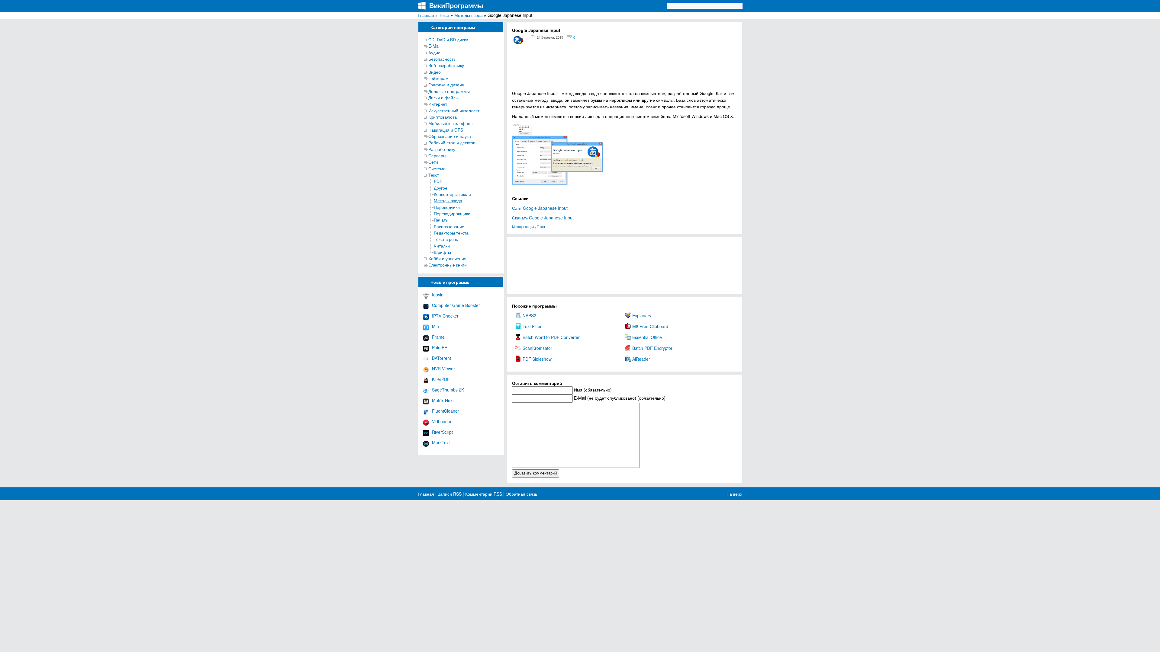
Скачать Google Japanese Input (543, 218)
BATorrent (441, 358)
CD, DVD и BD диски (448, 40)
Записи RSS (450, 494)
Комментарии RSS (483, 494)
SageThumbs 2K (448, 390)
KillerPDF (441, 379)
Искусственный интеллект (453, 110)
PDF (438, 181)
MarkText (441, 442)
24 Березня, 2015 (550, 37)
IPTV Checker (445, 316)
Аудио (434, 53)
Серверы (437, 155)
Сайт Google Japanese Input (540, 208)
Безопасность (442, 59)
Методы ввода (468, 15)
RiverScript (442, 432)
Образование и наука (449, 136)
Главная (426, 15)
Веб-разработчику (446, 65)
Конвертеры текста (452, 194)
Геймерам (438, 78)
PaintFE (439, 347)
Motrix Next (443, 400)
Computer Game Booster (456, 305)
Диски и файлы (443, 97)
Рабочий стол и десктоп (451, 142)
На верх (734, 494)
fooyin (437, 295)
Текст (444, 15)
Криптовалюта (442, 117)
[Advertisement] (624, 69)
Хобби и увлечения (447, 258)
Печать (441, 220)
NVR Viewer (443, 369)
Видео (434, 72)
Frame (438, 337)
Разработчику (441, 149)
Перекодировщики (452, 213)
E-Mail (434, 46)
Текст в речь (446, 239)
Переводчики (447, 207)
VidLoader (442, 421)
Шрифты (442, 252)
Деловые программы (449, 91)
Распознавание (449, 226)
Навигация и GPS (445, 130)
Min (435, 326)
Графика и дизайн (446, 85)
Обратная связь (520, 494)
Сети (433, 162)
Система (437, 168)
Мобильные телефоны (450, 123)
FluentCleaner (445, 411)
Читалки (442, 246)
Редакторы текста (451, 233)
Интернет (437, 104)
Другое (440, 188)
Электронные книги (447, 265)
